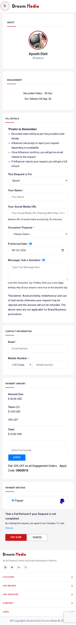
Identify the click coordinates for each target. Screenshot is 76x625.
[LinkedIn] (18, 567)
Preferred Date (17, 243)
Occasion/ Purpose (20, 227)
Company (8, 603)
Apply (17, 457)
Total (11, 429)
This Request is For (20, 174)
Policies (9, 528)
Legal (6, 612)
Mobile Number (17, 358)
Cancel (37, 537)
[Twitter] (12, 567)
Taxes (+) (14, 407)
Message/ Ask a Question (24, 260)
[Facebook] (5, 567)
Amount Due (15, 394)
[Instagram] (25, 567)
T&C (58, 523)
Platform (8, 577)
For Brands (9, 586)
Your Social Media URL (22, 206)
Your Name (15, 190)
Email (11, 342)
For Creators (11, 594)
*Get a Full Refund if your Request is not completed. (30, 516)
